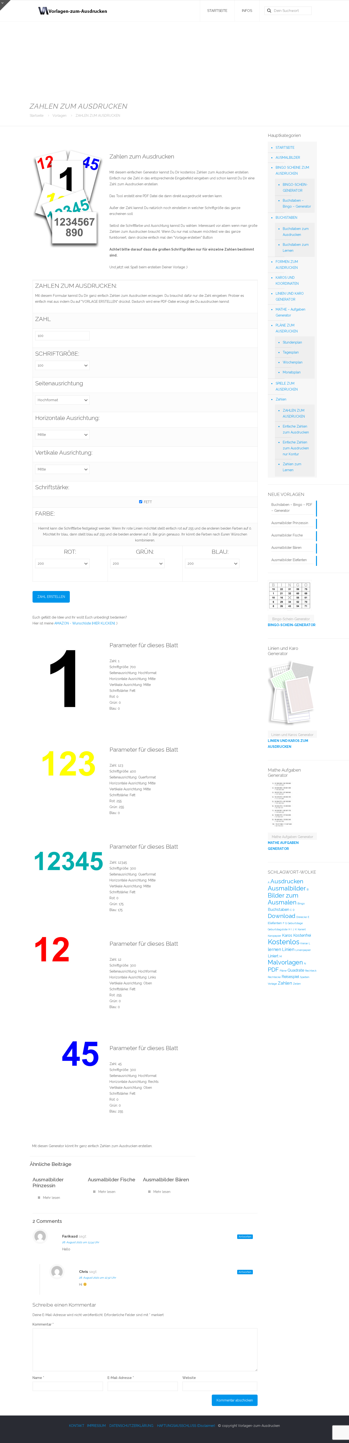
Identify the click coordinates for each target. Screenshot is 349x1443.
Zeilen (297, 983)
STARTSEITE (285, 147)
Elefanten (275, 923)
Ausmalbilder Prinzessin (48, 1182)
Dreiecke (301, 917)
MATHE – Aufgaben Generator (290, 312)
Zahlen (281, 399)
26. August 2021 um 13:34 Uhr (80, 1242)
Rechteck (310, 970)
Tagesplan (291, 352)
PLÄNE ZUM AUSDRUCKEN (287, 328)
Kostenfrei (302, 935)
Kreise (304, 943)
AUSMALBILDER (288, 157)
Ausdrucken (286, 881)
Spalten (304, 977)
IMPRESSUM (96, 1426)
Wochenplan (292, 362)
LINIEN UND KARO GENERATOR (290, 296)
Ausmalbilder (287, 888)
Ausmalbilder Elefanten (289, 560)
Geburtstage (295, 923)
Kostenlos (283, 942)
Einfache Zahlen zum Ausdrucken (296, 429)
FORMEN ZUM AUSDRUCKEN (287, 265)
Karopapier (274, 935)
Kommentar (43, 1324)
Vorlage (272, 983)
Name (38, 1378)
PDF (273, 969)
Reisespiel (290, 976)
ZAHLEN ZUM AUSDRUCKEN (97, 115)
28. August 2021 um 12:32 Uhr (97, 1277)
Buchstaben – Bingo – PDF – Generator (291, 507)
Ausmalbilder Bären (166, 1179)
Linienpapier (303, 950)
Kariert (302, 929)
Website (189, 1378)
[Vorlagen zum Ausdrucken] (72, 10)
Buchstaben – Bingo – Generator (297, 203)
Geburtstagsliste (278, 929)
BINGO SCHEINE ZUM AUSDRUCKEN (292, 170)
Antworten (245, 1236)
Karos (287, 935)
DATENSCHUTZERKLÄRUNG (131, 1426)
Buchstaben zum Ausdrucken (296, 232)
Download (281, 915)
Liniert (273, 956)
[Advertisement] (174, 59)
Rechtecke (274, 977)
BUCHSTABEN (286, 217)
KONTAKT (76, 1426)
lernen (274, 949)
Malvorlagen (285, 962)
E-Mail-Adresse (121, 1378)
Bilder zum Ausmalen (283, 899)
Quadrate (296, 970)
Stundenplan (292, 342)
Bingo (301, 903)
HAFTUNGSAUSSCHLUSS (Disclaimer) (186, 1426)
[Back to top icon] (326, 1433)
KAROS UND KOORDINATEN (287, 280)
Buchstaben (278, 909)
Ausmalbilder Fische (111, 1179)
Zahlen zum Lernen (292, 467)
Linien (288, 949)
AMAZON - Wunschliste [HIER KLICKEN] (84, 623)
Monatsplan (292, 372)
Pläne (283, 970)
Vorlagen (59, 115)
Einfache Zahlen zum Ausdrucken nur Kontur (296, 448)
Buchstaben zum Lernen (296, 247)
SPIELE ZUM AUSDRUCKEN (287, 386)
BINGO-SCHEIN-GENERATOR (295, 187)
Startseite (36, 115)
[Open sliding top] (5, 5)
